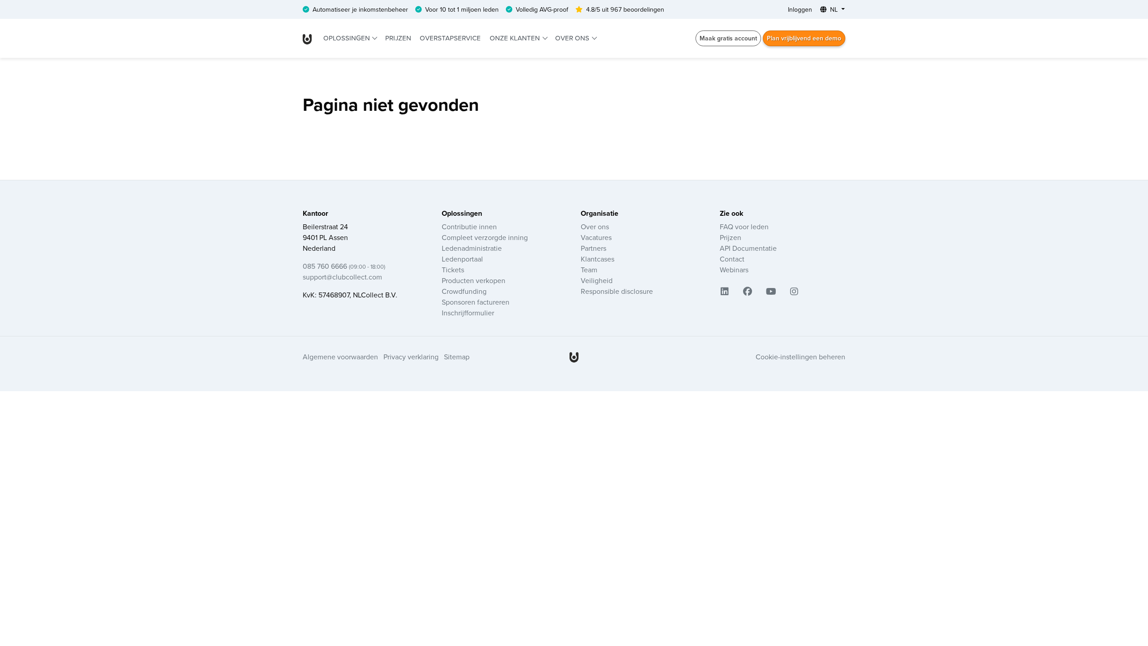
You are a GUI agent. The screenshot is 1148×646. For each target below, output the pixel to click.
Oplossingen (347, 38)
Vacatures (596, 237)
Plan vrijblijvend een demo (804, 38)
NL (833, 9)
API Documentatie (748, 248)
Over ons (573, 38)
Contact (732, 259)
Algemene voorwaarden (340, 357)
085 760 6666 (344, 266)
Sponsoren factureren (475, 302)
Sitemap (457, 357)
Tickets (453, 270)
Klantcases (597, 259)
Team (589, 270)
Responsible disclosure (617, 291)
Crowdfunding (464, 291)
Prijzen (398, 38)
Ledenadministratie (472, 248)
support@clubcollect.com (342, 277)
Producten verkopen (473, 280)
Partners (593, 248)
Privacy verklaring (411, 357)
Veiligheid (597, 280)
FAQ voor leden (744, 226)
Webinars (734, 270)
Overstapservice (450, 38)
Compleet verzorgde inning (485, 237)
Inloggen (800, 9)
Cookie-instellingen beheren (800, 357)
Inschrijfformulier (468, 313)
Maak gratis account (728, 38)
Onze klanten (516, 38)
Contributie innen (469, 226)
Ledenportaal (462, 259)
